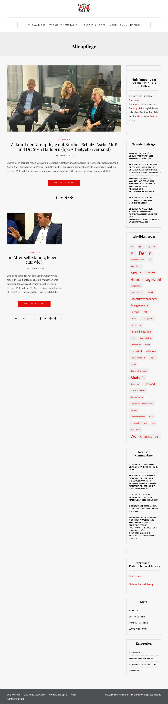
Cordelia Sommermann (142, 506)
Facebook (138, 116)
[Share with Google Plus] (66, 197)
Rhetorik (138, 377)
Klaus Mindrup (146, 338)
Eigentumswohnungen (144, 299)
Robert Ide (135, 384)
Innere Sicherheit (141, 331)
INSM (133, 338)
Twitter (154, 116)
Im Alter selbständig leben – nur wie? (34, 259)
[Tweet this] (61, 197)
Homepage (134, 464)
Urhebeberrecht (138, 417)
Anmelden (134, 610)
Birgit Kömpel (136, 266)
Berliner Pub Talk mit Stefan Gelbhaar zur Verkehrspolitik (140, 200)
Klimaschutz (136, 345)
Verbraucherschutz (139, 423)
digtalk (150, 292)
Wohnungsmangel (145, 436)
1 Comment (20, 318)
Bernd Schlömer (137, 259)
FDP (145, 312)
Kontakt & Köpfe (94, 25)
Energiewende (139, 305)
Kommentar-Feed (138, 623)
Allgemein (134, 652)
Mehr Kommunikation (125, 25)
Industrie (136, 325)
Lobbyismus (151, 351)
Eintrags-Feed (137, 616)
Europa (135, 312)
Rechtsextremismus (139, 371)
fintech (133, 318)
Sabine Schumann (138, 390)
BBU (132, 253)
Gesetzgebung (147, 318)
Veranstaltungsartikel (142, 664)
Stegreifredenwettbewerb (142, 403)
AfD (132, 246)
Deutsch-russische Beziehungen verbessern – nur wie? (143, 535)
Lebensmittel (136, 351)
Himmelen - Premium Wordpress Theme (139, 694)
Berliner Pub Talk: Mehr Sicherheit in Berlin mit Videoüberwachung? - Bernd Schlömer (142, 479)
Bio (149, 259)
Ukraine (134, 410)
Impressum (135, 575)
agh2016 (151, 246)
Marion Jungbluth (138, 358)
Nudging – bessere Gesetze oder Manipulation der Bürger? (143, 497)
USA (151, 417)
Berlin (145, 253)
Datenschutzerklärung (141, 584)
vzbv (153, 423)
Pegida (153, 358)
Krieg (147, 345)
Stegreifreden (137, 397)
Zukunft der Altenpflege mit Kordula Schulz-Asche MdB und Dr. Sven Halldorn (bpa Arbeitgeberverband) (64, 147)
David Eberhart (137, 292)
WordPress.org (138, 629)
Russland (149, 384)
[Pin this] (71, 197)
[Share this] (56, 197)
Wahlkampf (135, 430)
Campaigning (136, 286)
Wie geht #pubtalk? (63, 25)
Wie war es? (36, 25)
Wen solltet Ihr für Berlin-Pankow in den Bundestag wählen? (141, 156)
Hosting (133, 494)
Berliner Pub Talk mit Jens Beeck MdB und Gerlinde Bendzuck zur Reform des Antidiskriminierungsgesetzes (146, 168)
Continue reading (64, 183)
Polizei (133, 364)
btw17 (136, 273)
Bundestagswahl (146, 279)
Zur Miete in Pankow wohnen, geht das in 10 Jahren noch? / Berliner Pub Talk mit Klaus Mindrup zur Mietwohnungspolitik (142, 185)
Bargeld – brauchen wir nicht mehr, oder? (143, 467)
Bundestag (150, 273)
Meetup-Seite (136, 108)
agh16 (140, 246)
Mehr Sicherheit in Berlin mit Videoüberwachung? (142, 486)
